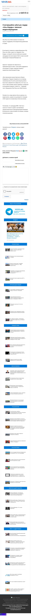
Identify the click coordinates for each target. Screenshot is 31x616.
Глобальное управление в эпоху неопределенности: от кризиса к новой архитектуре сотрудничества (17, 475)
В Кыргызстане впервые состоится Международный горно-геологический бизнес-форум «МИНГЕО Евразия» (18, 419)
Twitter (20, 13)
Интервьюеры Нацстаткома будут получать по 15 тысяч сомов (17, 379)
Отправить (6, 196)
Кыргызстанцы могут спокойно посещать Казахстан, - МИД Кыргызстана (16, 264)
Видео (16, 6)
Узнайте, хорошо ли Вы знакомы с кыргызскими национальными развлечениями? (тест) (17, 589)
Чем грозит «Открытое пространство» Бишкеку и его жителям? (18, 482)
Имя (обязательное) (19, 160)
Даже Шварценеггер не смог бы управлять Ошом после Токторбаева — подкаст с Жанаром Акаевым (15, 236)
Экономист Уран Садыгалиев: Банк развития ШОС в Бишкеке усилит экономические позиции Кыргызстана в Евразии (18, 372)
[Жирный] (3, 167)
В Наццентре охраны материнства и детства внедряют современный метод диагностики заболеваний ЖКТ (18, 563)
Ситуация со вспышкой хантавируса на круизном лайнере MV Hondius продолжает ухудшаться (17, 549)
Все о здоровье (5, 8)
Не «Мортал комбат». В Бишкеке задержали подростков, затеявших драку (17, 319)
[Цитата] (12, 167)
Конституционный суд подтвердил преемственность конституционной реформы (17, 467)
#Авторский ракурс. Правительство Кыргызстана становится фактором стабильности (17, 501)
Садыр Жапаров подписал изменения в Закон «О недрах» (18, 441)
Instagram (26, 13)
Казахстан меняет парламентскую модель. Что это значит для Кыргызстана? (17, 249)
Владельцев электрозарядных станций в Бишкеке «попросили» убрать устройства (17, 386)
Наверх (26, 199)
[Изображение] (10, 167)
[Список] (14, 167)
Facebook (22, 13)
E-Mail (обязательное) (19, 163)
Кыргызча (4, 10)
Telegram (28, 13)
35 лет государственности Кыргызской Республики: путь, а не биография (18, 453)
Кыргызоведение (22, 6)
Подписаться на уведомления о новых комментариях (15, 186)
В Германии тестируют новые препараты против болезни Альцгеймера (16, 556)
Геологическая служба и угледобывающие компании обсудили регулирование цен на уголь (18, 412)
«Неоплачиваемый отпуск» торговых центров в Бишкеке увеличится (17, 393)
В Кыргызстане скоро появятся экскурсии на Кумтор (16, 434)
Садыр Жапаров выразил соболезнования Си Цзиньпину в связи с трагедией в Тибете (17, 297)
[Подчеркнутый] (7, 167)
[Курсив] (5, 167)
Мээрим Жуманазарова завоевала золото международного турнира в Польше (17, 331)
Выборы (4, 6)
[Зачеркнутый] (9, 167)
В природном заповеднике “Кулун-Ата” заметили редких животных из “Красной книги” (17, 353)
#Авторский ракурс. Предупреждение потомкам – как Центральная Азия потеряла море (18, 515)
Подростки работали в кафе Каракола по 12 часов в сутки (16, 360)
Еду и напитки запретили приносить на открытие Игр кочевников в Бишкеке (17, 345)
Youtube (24, 13)
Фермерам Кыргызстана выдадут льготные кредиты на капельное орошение (17, 401)
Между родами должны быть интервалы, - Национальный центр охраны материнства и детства (17, 541)
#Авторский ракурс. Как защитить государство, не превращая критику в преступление (17, 523)
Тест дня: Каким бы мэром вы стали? (17, 581)
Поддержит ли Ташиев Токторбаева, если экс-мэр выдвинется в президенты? (17, 271)
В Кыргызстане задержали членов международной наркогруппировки (17, 312)
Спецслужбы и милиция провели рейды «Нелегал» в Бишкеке (17, 290)
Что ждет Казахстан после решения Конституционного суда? (17, 460)
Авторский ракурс (11, 6)
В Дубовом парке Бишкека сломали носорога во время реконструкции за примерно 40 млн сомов (17, 338)
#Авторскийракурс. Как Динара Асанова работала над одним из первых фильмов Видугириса (17, 493)
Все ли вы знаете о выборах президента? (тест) (16, 575)
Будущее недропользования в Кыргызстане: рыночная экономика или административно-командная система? (17, 428)
